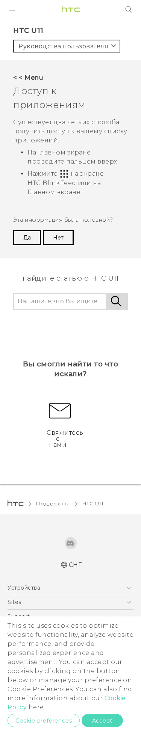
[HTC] (71, 9)
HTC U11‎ (93, 503)
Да (27, 237)
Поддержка (53, 503)
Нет (58, 237)
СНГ (75, 564)
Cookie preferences (43, 720)
